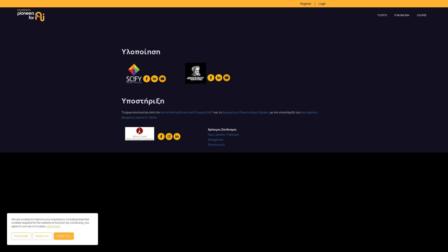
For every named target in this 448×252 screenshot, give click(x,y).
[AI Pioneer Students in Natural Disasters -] (31, 15)
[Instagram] (169, 136)
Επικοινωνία (216, 144)
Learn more (53, 226)
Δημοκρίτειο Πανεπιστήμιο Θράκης (246, 112)
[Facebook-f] (146, 78)
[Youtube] (162, 78)
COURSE (421, 15)
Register (306, 4)
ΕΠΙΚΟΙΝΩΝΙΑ (401, 15)
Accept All (64, 236)
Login (322, 4)
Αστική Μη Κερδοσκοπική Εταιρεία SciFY (186, 112)
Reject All (42, 236)
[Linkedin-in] (154, 78)
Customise (21, 236)
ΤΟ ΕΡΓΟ (382, 15)
